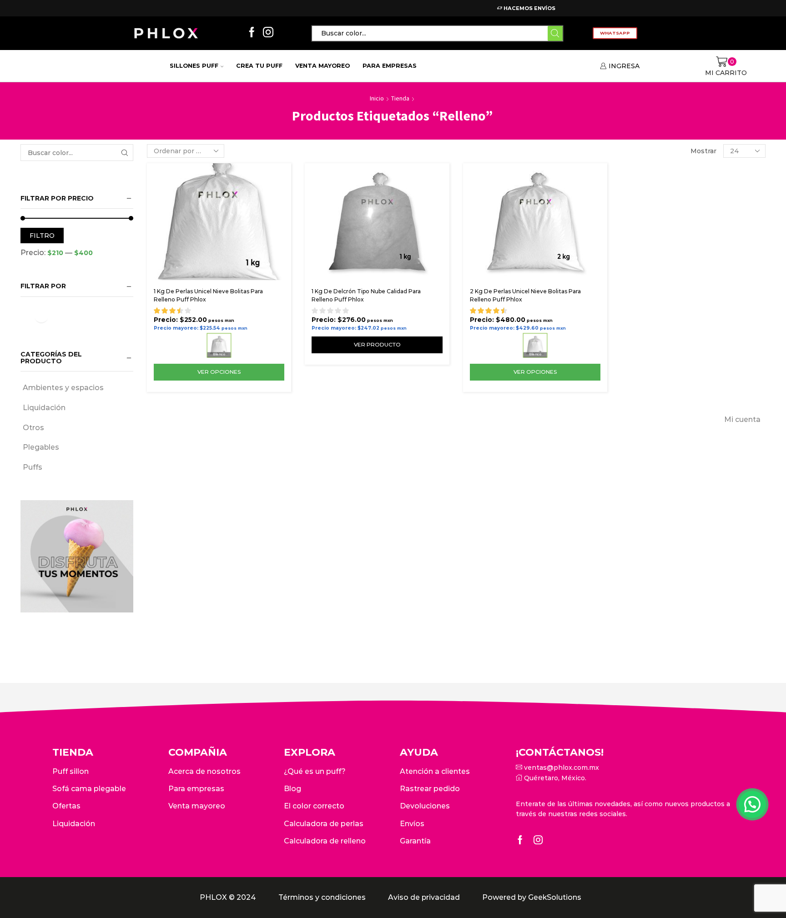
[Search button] (555, 33)
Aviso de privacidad (424, 897)
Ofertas (66, 806)
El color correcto (314, 806)
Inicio (377, 98)
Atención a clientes (435, 771)
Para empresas (390, 65)
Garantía (415, 841)
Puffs (32, 467)
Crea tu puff (259, 65)
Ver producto (377, 344)
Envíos (412, 823)
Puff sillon (70, 771)
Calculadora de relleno (325, 841)
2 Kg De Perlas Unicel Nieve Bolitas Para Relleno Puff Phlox (525, 295)
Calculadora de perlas (323, 823)
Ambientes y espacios (63, 387)
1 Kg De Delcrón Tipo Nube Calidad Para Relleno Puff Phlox (366, 295)
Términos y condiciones (322, 897)
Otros (33, 427)
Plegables (41, 447)
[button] (752, 804)
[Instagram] (268, 33)
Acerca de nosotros (204, 771)
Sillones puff (194, 65)
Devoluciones (425, 806)
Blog (292, 788)
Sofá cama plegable (89, 788)
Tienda (400, 98)
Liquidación (44, 407)
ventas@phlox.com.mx (560, 767)
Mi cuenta (742, 419)
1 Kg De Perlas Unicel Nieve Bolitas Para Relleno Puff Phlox (208, 295)
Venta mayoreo (322, 65)
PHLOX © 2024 (228, 897)
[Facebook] (252, 33)
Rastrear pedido (430, 788)
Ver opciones (219, 371)
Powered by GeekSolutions (531, 897)
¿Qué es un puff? (315, 771)
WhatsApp (615, 32)
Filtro (42, 235)
